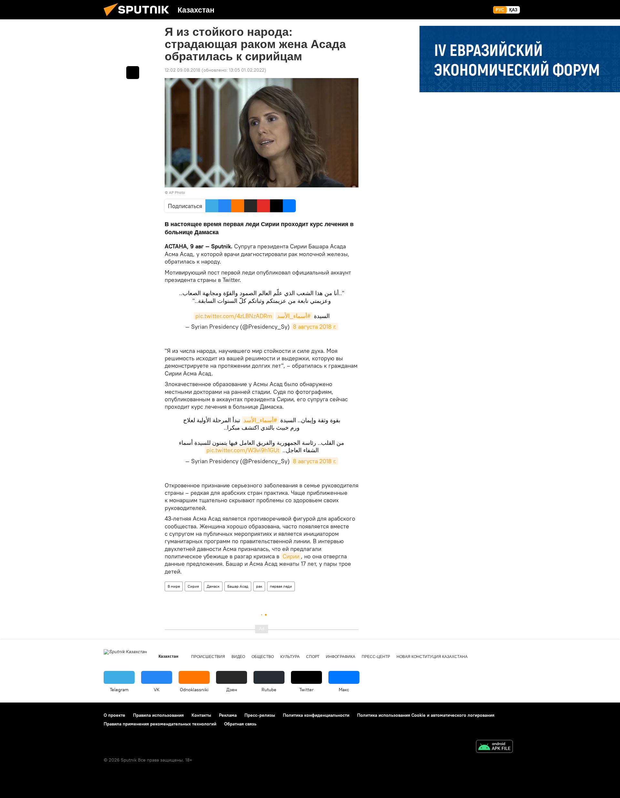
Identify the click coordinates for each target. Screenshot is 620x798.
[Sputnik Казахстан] (139, 18)
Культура (290, 656)
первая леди (281, 586)
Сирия (193, 586)
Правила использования (158, 715)
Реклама (228, 715)
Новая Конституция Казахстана (432, 656)
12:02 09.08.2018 (182, 70)
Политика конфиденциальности (316, 715)
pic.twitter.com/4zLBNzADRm (233, 316)
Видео (238, 656)
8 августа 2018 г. (314, 326)
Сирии (291, 556)
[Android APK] (494, 747)
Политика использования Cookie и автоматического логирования (425, 715)
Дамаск (213, 586)
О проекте (114, 715)
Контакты (201, 715)
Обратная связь (240, 724)
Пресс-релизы (259, 715)
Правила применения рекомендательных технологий (160, 724)
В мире (174, 586)
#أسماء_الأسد (294, 316)
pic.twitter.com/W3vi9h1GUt (242, 450)
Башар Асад (237, 586)
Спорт (312, 656)
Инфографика (340, 656)
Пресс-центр (376, 656)
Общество (263, 656)
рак (259, 586)
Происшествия (208, 656)
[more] (132, 72)
